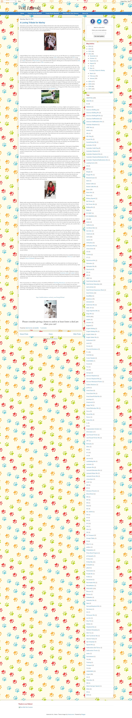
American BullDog (91, 109)
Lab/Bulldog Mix (90, 461)
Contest (88, 254)
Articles (88, 130)
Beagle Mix (89, 174)
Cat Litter (89, 231)
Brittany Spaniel (90, 198)
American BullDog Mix (92, 112)
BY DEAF (89, 213)
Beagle (88, 171)
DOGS (88, 316)
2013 (90, 49)
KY (87, 452)
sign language (90, 641)
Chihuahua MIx (90, 245)
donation (88, 322)
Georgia (88, 373)
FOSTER (89, 355)
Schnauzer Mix (90, 615)
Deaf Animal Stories (92, 281)
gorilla (88, 387)
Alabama (88, 107)
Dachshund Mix (90, 260)
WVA (87, 695)
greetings (89, 399)
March (92, 73)
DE (87, 275)
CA (87, 219)
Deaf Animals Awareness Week (95, 290)
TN (87, 659)
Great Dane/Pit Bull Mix (93, 396)
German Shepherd (91, 375)
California (89, 225)
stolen (88, 653)
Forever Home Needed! (35, 13)
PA (87, 541)
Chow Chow (89, 248)
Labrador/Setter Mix (92, 473)
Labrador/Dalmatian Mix (93, 470)
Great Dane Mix (90, 393)
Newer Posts (24, 334)
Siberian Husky (90, 638)
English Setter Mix (91, 337)
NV (87, 520)
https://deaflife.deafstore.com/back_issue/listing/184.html (50, 297)
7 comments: (43, 328)
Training (88, 662)
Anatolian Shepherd (92, 124)
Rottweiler (89, 597)
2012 (90, 51)
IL (86, 423)
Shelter (88, 624)
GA (87, 370)
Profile (88, 576)
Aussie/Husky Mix (91, 142)
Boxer (88, 189)
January (92, 78)
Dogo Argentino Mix (92, 310)
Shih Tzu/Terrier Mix (92, 635)
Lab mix (88, 458)
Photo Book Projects (92, 553)
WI (87, 692)
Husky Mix (89, 420)
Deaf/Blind (89, 296)
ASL (42, 62)
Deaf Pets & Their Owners (70, 13)
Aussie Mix (89, 139)
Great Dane (89, 390)
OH (87, 526)
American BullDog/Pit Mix (93, 115)
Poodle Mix (89, 573)
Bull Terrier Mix (90, 204)
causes (88, 240)
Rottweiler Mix (90, 600)
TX (87, 668)
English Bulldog (90, 328)
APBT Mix (89, 127)
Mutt (87, 505)
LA (87, 455)
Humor (88, 417)
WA (87, 683)
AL (87, 104)
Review (88, 594)
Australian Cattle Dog (92, 148)
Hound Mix (89, 414)
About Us (85, 13)
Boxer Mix (89, 192)
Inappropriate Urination (92, 429)
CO (87, 251)
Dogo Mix (89, 313)
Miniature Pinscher (91, 491)
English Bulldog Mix (91, 331)
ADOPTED (89, 98)
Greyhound (89, 402)
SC (87, 612)
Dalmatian (89, 263)
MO (87, 500)
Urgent (88, 674)
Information (89, 432)
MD (87, 485)
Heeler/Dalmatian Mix (92, 408)
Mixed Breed (90, 494)
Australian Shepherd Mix (93, 154)
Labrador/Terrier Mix (92, 476)
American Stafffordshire (93, 118)
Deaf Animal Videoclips (92, 284)
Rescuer (88, 591)
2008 (90, 86)
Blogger (83, 714)
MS (87, 503)
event (88, 343)
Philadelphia (89, 550)
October (92, 58)
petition (88, 547)
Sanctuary (89, 609)
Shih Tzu (88, 633)
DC (87, 272)
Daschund (89, 269)
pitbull (88, 568)
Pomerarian (89, 570)
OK (87, 532)
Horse (88, 411)
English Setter (90, 334)
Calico (88, 222)
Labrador (89, 464)
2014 (90, 46)
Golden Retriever (91, 384)
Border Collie (90, 183)
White (88, 689)
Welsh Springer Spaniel (93, 686)
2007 (90, 89)
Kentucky (89, 443)
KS (87, 449)
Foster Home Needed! (52, 13)
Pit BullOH (89, 565)
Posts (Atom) (53, 338)
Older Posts (77, 334)
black (87, 180)
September (93, 61)
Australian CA (90, 145)
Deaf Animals (29, 8)
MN (87, 497)
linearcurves (71, 714)
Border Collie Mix (91, 186)
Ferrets (88, 346)
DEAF (88, 278)
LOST (88, 482)
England (88, 325)
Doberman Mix (90, 304)
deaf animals (90, 287)
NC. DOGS (89, 511)
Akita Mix (89, 101)
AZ (87, 166)
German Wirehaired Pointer (94, 381)
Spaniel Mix (89, 644)
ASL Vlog (89, 136)
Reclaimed (89, 579)
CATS (88, 237)
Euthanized (89, 340)
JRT (87, 440)
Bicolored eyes (90, 177)
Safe (87, 603)
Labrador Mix (90, 467)
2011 (89, 54)
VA (87, 677)
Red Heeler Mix (90, 582)
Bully (87, 210)
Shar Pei (88, 621)
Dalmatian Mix (90, 266)
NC (87, 508)
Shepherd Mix (90, 627)
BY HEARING (90, 216)
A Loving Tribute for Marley (32, 22)
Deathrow (89, 299)
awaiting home (90, 163)
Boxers (88, 195)
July (91, 66)
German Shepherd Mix (92, 378)
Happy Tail (89, 405)
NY (87, 523)
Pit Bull (88, 559)
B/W (87, 169)
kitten (87, 446)
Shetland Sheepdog (92, 630)
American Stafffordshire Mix (94, 121)
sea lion (88, 618)
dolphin (88, 319)
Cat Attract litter (90, 228)
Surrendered (90, 656)
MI (87, 488)
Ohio (87, 529)
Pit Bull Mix (89, 562)
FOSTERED (89, 361)
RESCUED (89, 588)
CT (87, 257)
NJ (87, 517)
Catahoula (89, 234)
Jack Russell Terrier (92, 435)
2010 (90, 81)
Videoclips (89, 680)
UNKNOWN (89, 671)
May (91, 68)
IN (87, 426)
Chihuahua (89, 242)
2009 (90, 84)
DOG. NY (89, 307)
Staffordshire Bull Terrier (93, 647)
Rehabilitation (90, 585)
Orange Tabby (90, 538)
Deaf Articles (89, 293)
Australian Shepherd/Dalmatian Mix (96, 157)
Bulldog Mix (89, 207)
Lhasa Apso (89, 479)
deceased (89, 302)
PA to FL (88, 544)
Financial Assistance (92, 349)
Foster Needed (90, 358)
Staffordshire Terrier (92, 650)
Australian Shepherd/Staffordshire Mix (97, 160)
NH (87, 514)
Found (88, 364)
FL (87, 352)
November (93, 56)
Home (22, 13)
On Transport (90, 535)
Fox (87, 367)
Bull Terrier (89, 201)
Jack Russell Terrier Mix (93, 437)
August (92, 63)
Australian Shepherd (92, 151)
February (92, 76)
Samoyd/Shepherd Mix (92, 606)
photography (90, 556)
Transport (89, 665)
